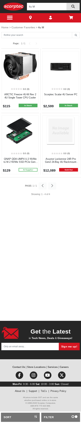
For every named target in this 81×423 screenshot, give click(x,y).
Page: (16, 43)
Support (33, 391)
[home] (13, 6)
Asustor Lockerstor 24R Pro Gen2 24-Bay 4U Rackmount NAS (60, 162)
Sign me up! (69, 346)
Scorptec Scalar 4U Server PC (60, 94)
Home (5, 27)
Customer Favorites (23, 27)
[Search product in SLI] (73, 6)
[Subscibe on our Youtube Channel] (48, 376)
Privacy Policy (58, 391)
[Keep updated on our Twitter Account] (62, 376)
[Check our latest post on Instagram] (34, 376)
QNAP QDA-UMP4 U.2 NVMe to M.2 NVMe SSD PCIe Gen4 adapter (20, 162)
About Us (20, 391)
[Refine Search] (75, 35)
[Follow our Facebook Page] (20, 376)
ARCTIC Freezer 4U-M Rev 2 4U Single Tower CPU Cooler (20, 96)
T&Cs (44, 391)
